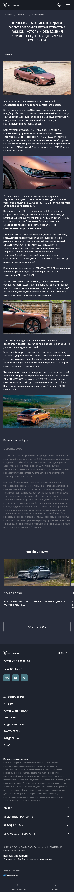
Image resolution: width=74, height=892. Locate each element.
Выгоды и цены (13, 825)
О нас (6, 745)
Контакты (9, 717)
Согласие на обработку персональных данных (27, 859)
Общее (7, 808)
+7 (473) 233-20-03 (12, 669)
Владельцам (11, 738)
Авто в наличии (13, 696)
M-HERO (8, 703)
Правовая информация (15, 855)
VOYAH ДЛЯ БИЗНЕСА (15, 710)
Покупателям (11, 731)
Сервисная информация (19, 834)
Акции (55, 889)
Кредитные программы (18, 816)
